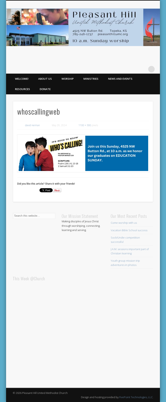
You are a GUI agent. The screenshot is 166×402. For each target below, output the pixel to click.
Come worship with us (124, 223)
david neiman (32, 125)
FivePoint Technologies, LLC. (136, 397)
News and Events (120, 79)
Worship (68, 79)
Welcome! (22, 79)
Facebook (143, 69)
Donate (45, 89)
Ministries (90, 79)
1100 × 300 (85, 125)
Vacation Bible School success (129, 230)
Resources (22, 89)
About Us (45, 79)
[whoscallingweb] (83, 153)
